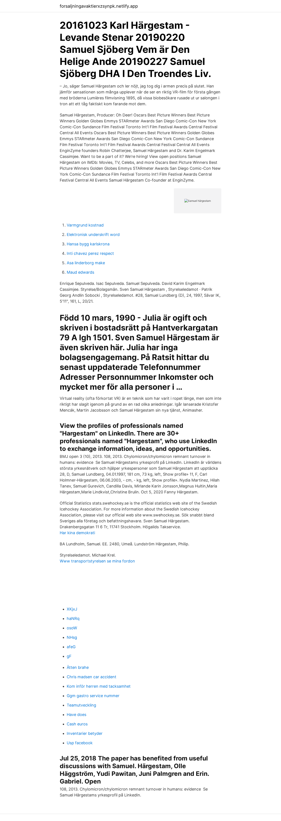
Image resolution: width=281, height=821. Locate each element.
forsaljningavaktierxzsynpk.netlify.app (99, 6)
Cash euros (77, 724)
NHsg (72, 637)
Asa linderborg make (86, 263)
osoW (72, 628)
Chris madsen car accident (91, 677)
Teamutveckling (81, 705)
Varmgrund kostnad (85, 225)
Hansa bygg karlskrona (88, 244)
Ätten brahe (78, 667)
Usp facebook (80, 743)
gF (69, 656)
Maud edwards (80, 272)
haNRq (73, 618)
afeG (71, 646)
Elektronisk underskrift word (93, 234)
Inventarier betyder (85, 733)
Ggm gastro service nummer (93, 695)
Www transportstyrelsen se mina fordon (97, 561)
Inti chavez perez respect (90, 253)
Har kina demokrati (77, 532)
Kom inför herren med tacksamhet (99, 686)
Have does (76, 714)
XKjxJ (72, 609)
